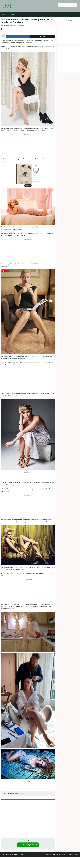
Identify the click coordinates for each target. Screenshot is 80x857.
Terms (61, 854)
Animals (4, 14)
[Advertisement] (28, 147)
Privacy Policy (55, 854)
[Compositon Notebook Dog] (28, 187)
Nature (13, 14)
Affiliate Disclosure (69, 854)
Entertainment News (17, 793)
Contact (76, 854)
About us (48, 854)
